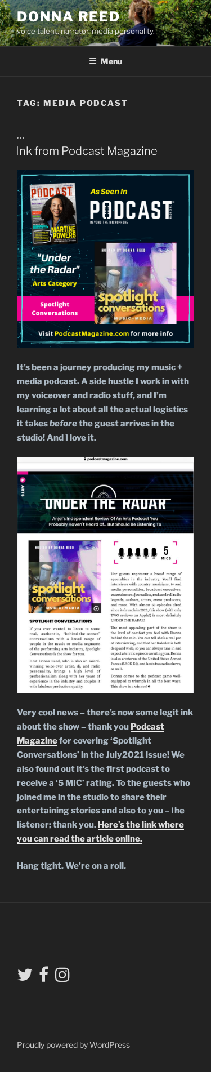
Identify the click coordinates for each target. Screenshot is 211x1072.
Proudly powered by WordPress (73, 1044)
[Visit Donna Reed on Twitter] (25, 978)
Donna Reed (68, 16)
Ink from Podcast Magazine (87, 151)
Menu (111, 61)
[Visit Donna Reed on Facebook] (43, 978)
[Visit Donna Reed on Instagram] (62, 978)
